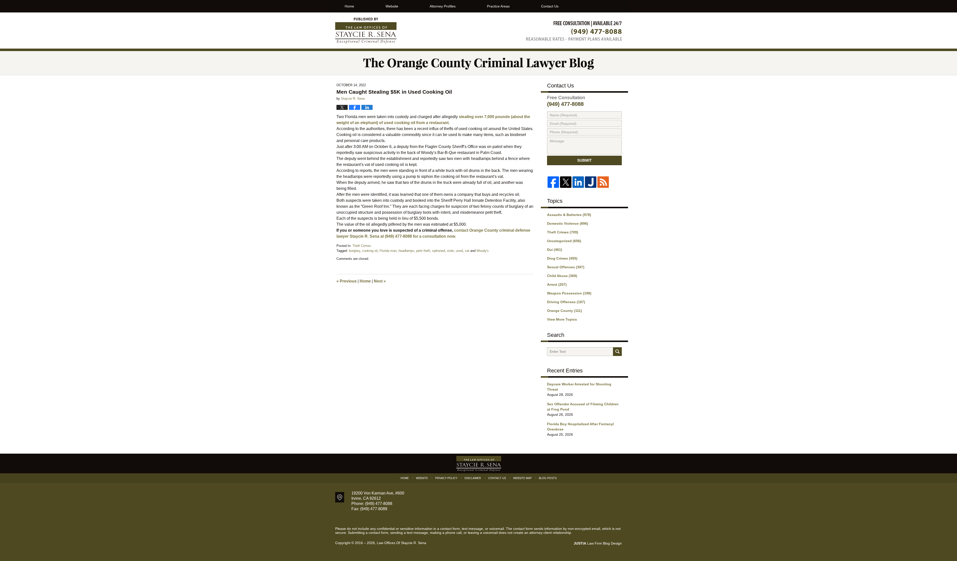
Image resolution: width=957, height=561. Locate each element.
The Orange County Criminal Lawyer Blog (366, 31)
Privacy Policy (446, 478)
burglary (354, 251)
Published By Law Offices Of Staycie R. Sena (574, 31)
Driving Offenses (566, 302)
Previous (346, 281)
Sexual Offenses (565, 267)
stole (450, 251)
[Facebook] (553, 182)
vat (467, 251)
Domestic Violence (567, 223)
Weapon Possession (569, 293)
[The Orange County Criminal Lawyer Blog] (478, 63)
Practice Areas (498, 6)
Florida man (388, 251)
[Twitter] (565, 182)
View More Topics (562, 319)
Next (380, 281)
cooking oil (370, 251)
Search (617, 351)
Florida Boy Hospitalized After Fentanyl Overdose (580, 426)
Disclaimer (473, 478)
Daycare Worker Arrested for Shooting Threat (579, 386)
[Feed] (603, 182)
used (459, 251)
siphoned (438, 251)
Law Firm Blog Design (598, 543)
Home (349, 6)
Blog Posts (548, 478)
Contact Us (549, 6)
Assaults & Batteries (569, 215)
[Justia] (590, 182)
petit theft (423, 251)
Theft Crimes (361, 246)
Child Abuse (562, 276)
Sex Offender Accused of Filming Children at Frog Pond (583, 406)
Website (392, 6)
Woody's (483, 251)
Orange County (564, 311)
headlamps (406, 251)
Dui (554, 250)
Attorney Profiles (443, 6)
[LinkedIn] (578, 182)
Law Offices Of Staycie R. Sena (401, 543)
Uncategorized (564, 241)
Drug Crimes (562, 258)
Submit (584, 160)
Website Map (522, 478)
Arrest (557, 284)
